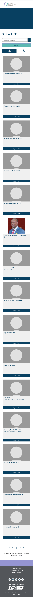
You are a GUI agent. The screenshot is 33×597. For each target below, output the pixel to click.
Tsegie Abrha (8, 397)
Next (30, 548)
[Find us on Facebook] (10, 579)
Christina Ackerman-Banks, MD (14, 494)
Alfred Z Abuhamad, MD (11, 462)
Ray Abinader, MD (9, 332)
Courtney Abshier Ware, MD (12, 430)
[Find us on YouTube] (19, 579)
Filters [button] (16, 45)
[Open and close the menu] (24, 4)
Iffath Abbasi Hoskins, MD (12, 106)
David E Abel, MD (9, 268)
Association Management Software (16, 589)
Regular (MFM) (16, 84)
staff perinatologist (9, 269)
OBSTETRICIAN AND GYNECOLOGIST (14, 399)
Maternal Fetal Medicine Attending (13, 431)
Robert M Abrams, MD (10, 365)
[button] (29, 40)
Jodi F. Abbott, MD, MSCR (12, 170)
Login (20, 555)
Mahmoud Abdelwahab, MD (12, 203)
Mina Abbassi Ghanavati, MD (13, 138)
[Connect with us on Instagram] (16, 579)
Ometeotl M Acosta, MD (11, 527)
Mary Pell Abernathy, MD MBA (13, 300)
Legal (19, 594)
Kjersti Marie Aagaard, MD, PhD (13, 73)
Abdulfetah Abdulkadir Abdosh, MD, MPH (15, 236)
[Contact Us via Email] (22, 579)
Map (23, 51)
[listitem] (16, 72)
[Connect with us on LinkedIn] (13, 579)
